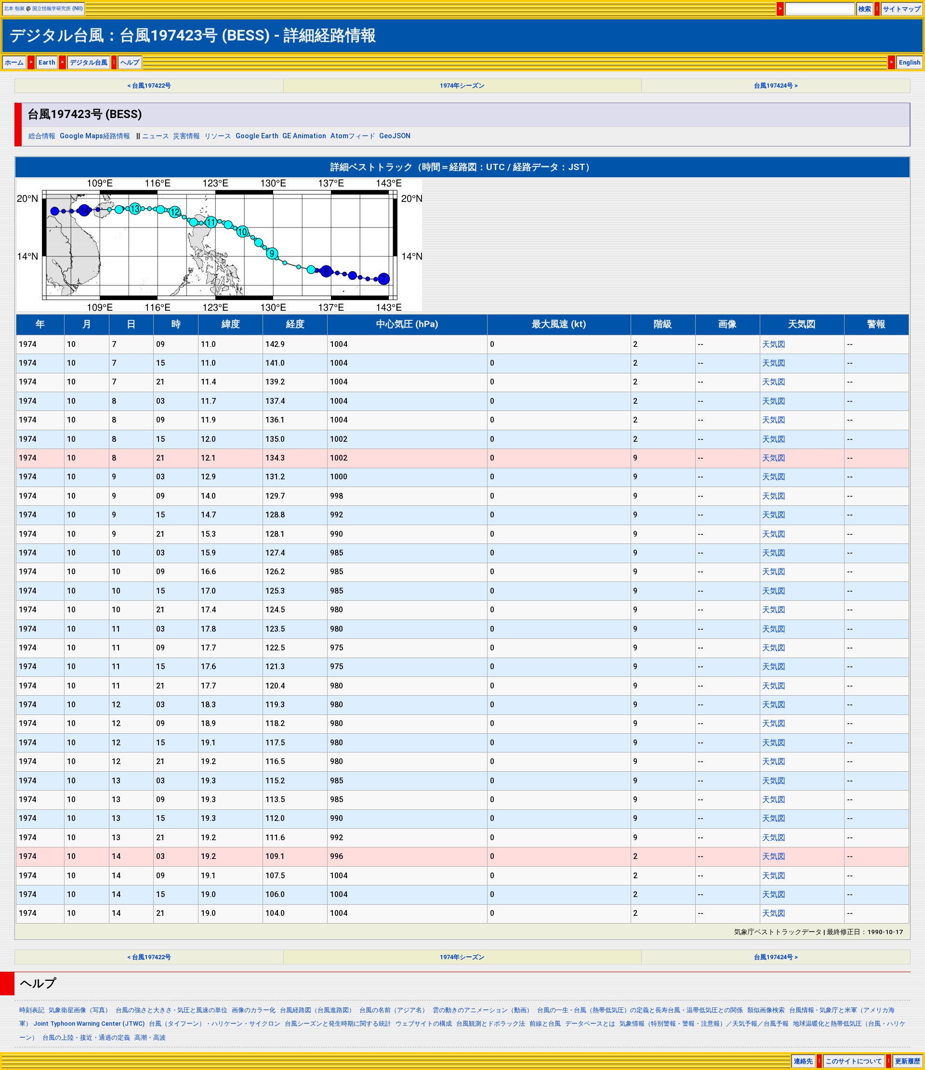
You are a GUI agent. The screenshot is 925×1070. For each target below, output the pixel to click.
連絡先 (803, 1061)
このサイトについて (854, 1061)
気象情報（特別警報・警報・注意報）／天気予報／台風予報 (704, 1023)
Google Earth (257, 136)
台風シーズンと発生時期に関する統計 (338, 1023)
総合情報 (41, 136)
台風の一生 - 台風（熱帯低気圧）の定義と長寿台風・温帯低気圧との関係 (640, 1010)
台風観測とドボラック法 (490, 1023)
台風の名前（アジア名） (393, 1010)
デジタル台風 (88, 62)
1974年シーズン (462, 85)
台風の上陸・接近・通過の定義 (86, 1037)
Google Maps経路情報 (95, 136)
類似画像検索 (766, 1010)
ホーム (14, 62)
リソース (217, 136)
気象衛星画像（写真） (80, 1010)
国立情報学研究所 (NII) (57, 8)
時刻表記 (31, 1010)
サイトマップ (902, 9)
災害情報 (186, 136)
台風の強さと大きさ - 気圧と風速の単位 (171, 1010)
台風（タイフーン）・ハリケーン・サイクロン (214, 1023)
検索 (865, 9)
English (909, 62)
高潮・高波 (150, 1037)
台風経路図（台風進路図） (317, 1010)
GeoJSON (394, 136)
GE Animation (304, 136)
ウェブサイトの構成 (424, 1023)
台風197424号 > (776, 85)
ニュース (155, 136)
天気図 (773, 344)
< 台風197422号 (149, 85)
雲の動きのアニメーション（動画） (483, 1010)
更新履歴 (907, 1061)
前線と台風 (545, 1023)
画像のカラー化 (254, 1010)
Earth (47, 62)
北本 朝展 (14, 8)
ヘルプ (129, 62)
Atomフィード (352, 136)
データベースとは (590, 1023)
